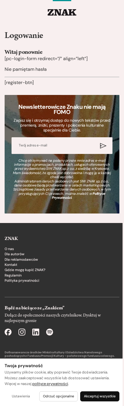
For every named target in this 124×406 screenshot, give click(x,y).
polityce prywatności (50, 383)
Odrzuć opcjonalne (58, 396)
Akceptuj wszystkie (100, 396)
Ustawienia (21, 396)
